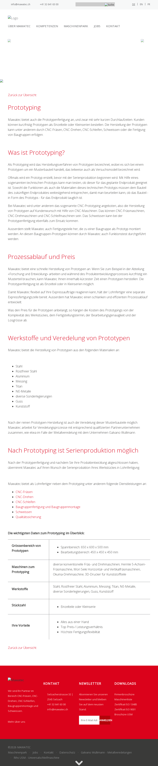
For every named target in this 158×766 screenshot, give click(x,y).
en (141, 4)
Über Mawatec (19, 26)
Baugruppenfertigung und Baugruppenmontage (48, 507)
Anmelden (104, 720)
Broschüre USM (123, 714)
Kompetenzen (47, 26)
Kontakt (113, 26)
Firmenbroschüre (124, 694)
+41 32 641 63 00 (49, 4)
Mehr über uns (16, 721)
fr (149, 4)
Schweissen (24, 512)
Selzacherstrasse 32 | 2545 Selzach (60, 697)
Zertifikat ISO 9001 (125, 709)
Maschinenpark (76, 26)
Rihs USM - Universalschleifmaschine (36, 757)
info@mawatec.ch (20, 4)
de (133, 4)
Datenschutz (67, 752)
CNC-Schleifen (25, 502)
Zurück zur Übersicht (22, 95)
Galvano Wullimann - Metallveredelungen (106, 752)
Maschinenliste (123, 699)
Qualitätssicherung (28, 517)
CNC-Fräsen (24, 492)
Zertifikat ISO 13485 (125, 704)
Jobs (97, 26)
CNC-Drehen (24, 497)
